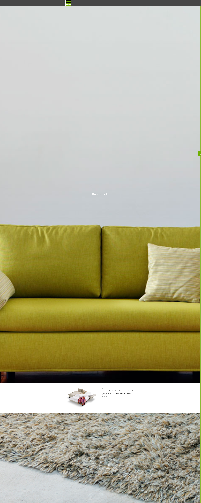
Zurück (67, 397)
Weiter (95, 397)
